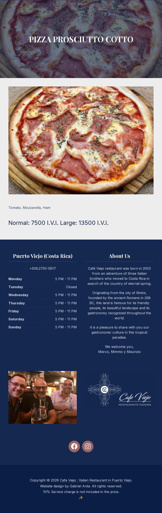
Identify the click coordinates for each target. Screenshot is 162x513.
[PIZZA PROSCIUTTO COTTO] (81, 140)
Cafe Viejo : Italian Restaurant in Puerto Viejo (95, 480)
